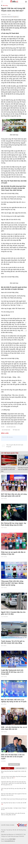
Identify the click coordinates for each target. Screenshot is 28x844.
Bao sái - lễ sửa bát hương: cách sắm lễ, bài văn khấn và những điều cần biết (13, 814)
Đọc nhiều (7, 768)
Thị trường (4, 616)
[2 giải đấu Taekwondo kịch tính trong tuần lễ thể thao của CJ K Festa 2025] (14, 659)
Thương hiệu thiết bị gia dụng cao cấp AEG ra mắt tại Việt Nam (8, 469)
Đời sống (5, 5)
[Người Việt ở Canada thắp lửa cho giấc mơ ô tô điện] (14, 601)
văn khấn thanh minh (10, 426)
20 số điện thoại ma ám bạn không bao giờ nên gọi (14, 799)
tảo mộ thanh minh (6, 429)
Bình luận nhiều (20, 768)
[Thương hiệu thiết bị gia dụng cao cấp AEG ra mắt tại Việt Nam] (9, 460)
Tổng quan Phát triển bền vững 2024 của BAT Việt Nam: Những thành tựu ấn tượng (12, 583)
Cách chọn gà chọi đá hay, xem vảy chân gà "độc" (13, 788)
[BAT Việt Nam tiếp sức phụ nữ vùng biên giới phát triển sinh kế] (14, 483)
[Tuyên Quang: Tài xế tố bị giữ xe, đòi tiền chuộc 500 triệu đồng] (14, 630)
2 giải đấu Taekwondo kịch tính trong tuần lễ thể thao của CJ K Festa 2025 (12, 672)
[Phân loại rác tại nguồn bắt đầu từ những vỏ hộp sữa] (14, 541)
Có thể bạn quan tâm (9, 453)
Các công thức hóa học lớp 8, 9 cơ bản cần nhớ (13, 802)
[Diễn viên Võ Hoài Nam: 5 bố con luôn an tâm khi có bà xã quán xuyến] (14, 743)
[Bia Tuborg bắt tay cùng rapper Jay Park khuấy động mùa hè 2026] (14, 512)
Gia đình (3, 761)
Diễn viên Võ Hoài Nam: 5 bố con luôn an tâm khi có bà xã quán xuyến (12, 756)
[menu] (1, 1)
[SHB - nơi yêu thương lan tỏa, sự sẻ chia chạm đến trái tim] (14, 716)
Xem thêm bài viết (14, 764)
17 (14, 778)
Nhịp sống (4, 498)
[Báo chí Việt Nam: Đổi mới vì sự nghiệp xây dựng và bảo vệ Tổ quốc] (14, 688)
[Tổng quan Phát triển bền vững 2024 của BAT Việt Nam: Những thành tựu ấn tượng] (14, 570)
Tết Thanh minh (16, 429)
